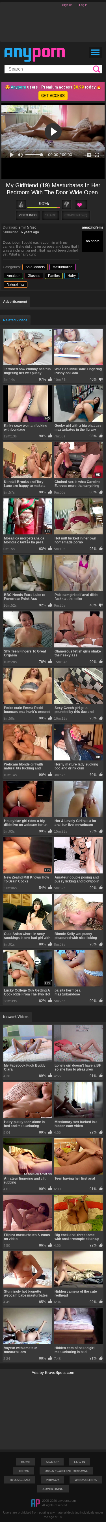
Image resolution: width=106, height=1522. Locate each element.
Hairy (72, 276)
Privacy (52, 1480)
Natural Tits (15, 284)
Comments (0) (75, 215)
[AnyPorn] (34, 55)
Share (50, 215)
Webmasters (86, 1480)
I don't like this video (67, 204)
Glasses (34, 276)
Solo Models (35, 267)
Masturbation (63, 267)
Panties (54, 276)
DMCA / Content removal (66, 1471)
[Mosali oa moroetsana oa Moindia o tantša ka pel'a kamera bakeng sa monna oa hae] (27, 516)
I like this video (21, 204)
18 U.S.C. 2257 (19, 1480)
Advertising (53, 1489)
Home (25, 1462)
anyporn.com (67, 1500)
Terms (23, 1471)
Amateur (13, 276)
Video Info (28, 215)
